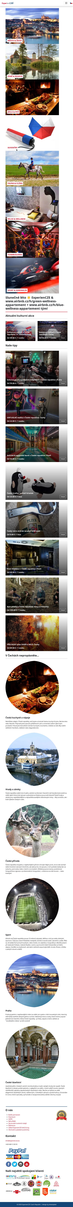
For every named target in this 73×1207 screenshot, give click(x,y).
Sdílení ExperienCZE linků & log (18, 1128)
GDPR (10, 1119)
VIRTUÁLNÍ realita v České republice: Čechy (26, 417)
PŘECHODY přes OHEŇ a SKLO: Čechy (23, 644)
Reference (11, 1125)
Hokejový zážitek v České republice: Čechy (50, 333)
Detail (31, 338)
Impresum (11, 1117)
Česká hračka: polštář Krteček (20, 493)
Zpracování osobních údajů (17, 1123)
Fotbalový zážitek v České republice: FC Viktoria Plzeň (19, 333)
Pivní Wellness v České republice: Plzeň (24, 569)
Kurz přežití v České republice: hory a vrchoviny (28, 606)
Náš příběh (12, 1121)
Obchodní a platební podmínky (18, 1130)
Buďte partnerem (14, 1115)
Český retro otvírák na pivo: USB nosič (23, 531)
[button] (71, 3)
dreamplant (52, 1204)
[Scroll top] (68, 1202)
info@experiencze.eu (13, 1141)
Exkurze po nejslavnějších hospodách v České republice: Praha (34, 380)
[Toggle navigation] (66, 3)
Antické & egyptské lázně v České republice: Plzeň (29, 455)
